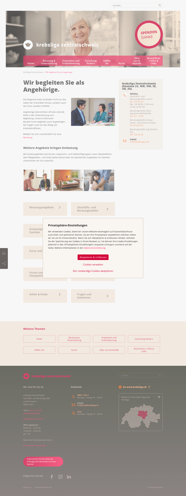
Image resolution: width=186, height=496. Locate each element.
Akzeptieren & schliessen (93, 257)
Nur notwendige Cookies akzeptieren (93, 270)
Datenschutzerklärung (94, 247)
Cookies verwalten (93, 264)
